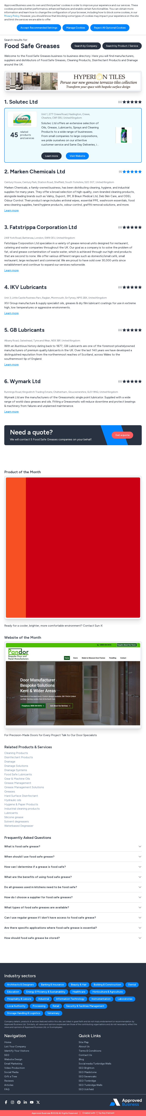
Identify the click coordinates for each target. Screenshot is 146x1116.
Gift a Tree (10, 1076)
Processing (39, 1006)
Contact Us (85, 1055)
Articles (8, 1085)
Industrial (43, 998)
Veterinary (53, 1013)
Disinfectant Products (18, 757)
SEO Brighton (86, 1067)
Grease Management (17, 783)
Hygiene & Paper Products (21, 804)
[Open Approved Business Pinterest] (19, 1102)
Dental (132, 984)
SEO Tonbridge (87, 1080)
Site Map (84, 1042)
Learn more (51, 155)
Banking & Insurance (52, 984)
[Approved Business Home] (126, 1102)
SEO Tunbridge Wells (90, 1085)
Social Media (11, 1072)
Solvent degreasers (16, 821)
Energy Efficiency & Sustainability (45, 991)
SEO (6, 1055)
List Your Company (15, 1046)
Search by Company (86, 45)
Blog (81, 1059)
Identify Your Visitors (16, 1050)
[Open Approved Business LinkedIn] (25, 1102)
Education (13, 991)
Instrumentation (101, 998)
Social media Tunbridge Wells (95, 1063)
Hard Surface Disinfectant (21, 795)
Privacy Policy (11, 15)
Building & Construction (107, 984)
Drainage (9, 761)
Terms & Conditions (90, 1050)
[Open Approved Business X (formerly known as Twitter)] (38, 1102)
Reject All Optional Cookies (110, 27)
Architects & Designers (20, 984)
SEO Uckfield (86, 1089)
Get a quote (122, 435)
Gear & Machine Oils (17, 778)
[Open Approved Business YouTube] (31, 1102)
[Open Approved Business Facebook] (6, 1102)
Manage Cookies (75, 27)
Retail (56, 1006)
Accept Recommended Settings (38, 27)
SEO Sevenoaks (88, 1076)
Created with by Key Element (98, 1113)
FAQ (6, 1089)
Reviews (9, 1080)
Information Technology (70, 998)
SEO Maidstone (88, 1072)
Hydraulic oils (12, 800)
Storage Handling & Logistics (23, 1013)
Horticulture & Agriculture (107, 991)
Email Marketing (13, 1063)
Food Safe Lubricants (18, 774)
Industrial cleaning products (22, 808)
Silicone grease (13, 817)
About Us (84, 1046)
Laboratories (125, 998)
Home (7, 1042)
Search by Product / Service (122, 45)
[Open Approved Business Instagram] (12, 1102)
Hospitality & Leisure (19, 998)
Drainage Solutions (16, 765)
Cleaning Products (16, 753)
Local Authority (16, 1006)
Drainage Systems (15, 770)
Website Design (13, 1059)
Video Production (14, 1067)
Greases (9, 791)
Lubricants (11, 813)
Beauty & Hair (79, 984)
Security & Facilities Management (85, 1006)
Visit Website (77, 155)
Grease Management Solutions (24, 787)
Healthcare (78, 991)
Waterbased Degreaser (18, 825)
